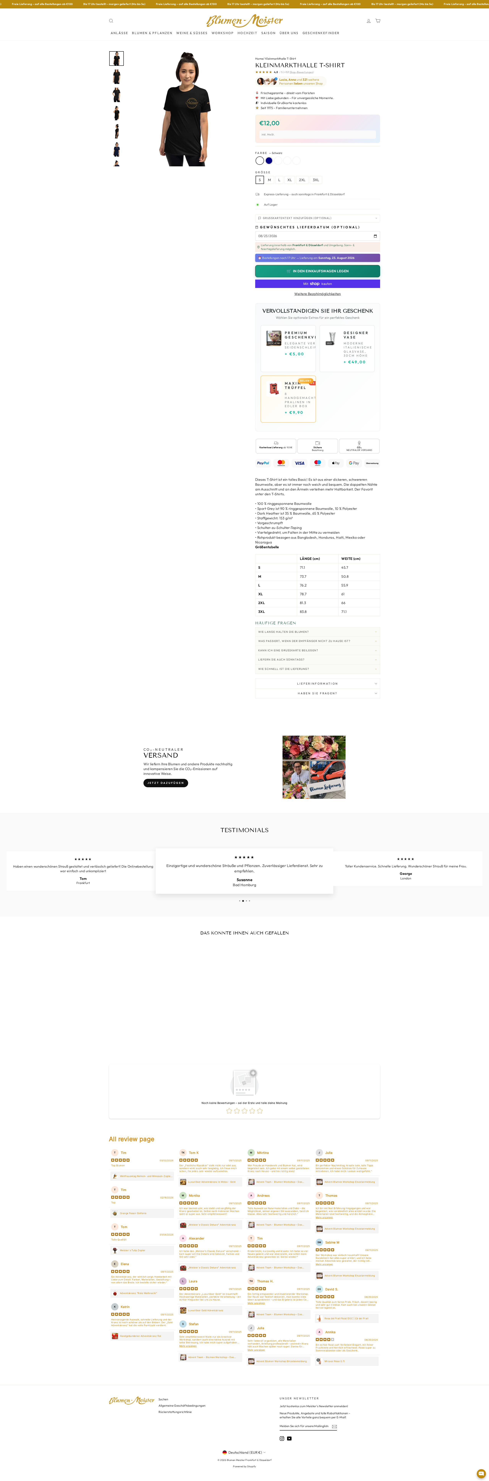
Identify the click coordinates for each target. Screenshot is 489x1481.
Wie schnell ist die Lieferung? (283, 669)
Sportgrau (287, 160)
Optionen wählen (140, 1033)
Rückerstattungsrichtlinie (175, 1412)
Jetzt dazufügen (165, 783)
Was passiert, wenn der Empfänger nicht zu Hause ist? (304, 641)
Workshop (223, 33)
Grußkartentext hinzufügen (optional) (297, 218)
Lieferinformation (317, 683)
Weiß (296, 160)
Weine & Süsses (192, 33)
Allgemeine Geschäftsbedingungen (182, 1405)
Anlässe (119, 33)
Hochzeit (247, 33)
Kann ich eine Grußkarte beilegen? (288, 650)
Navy (269, 160)
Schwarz (260, 160)
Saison (268, 33)
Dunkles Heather (278, 160)
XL (289, 180)
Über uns (289, 33)
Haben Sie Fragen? (317, 693)
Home (259, 58)
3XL (316, 180)
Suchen (163, 1399)
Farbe (268, 153)
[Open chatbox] (481, 1473)
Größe (263, 172)
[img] (120, 1160)
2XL (302, 180)
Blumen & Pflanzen (152, 33)
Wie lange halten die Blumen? (283, 632)
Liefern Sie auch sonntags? (281, 659)
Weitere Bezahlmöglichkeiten (317, 294)
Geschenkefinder (321, 33)
